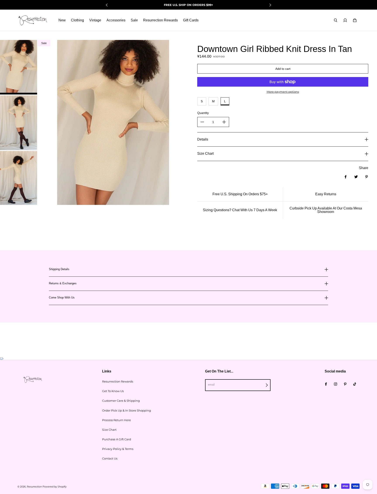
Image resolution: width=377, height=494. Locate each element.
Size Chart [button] (205, 153)
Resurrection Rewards (117, 381)
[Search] (335, 20)
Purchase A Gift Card (116, 439)
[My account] (345, 20)
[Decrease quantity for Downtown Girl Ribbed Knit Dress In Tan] (202, 122)
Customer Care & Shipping (121, 400)
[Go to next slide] (270, 5)
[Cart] (355, 20)
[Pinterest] (345, 384)
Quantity (203, 113)
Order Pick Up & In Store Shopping (126, 410)
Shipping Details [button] (59, 269)
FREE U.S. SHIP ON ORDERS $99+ (188, 5)
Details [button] (202, 139)
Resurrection (34, 486)
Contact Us (109, 458)
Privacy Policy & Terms (117, 449)
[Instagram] (335, 384)
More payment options (283, 91)
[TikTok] (355, 384)
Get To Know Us (113, 391)
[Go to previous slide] (107, 5)
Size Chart (109, 429)
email (211, 384)
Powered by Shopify (55, 486)
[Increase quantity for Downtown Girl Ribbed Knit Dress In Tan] (224, 122)
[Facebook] (326, 384)
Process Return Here (116, 420)
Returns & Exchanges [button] (63, 283)
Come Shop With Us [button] (62, 297)
